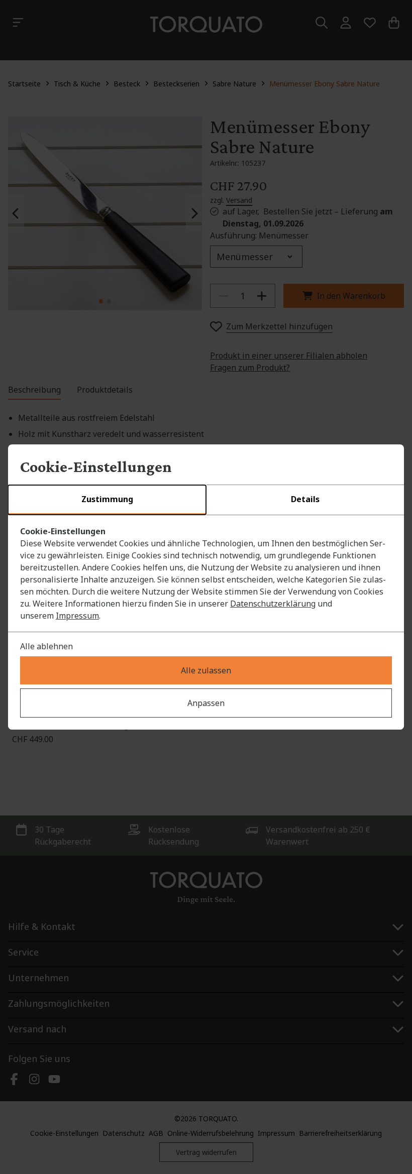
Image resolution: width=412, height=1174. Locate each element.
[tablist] (206, 500)
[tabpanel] (206, 573)
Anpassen (206, 703)
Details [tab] (305, 499)
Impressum (77, 615)
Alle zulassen (206, 670)
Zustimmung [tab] (107, 499)
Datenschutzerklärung (273, 603)
